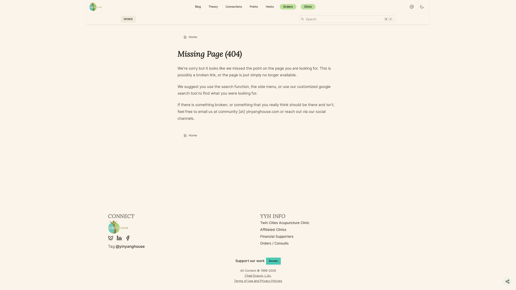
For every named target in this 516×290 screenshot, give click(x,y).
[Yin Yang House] (95, 6)
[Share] (507, 281)
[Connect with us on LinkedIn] (119, 238)
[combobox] (347, 19)
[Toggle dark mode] (422, 6)
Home (128, 19)
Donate (273, 260)
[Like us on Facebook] (127, 238)
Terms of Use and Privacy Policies (258, 281)
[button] (411, 6)
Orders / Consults (274, 243)
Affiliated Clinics (273, 230)
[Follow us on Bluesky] (110, 238)
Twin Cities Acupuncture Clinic (284, 223)
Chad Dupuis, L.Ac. (258, 276)
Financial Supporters (276, 236)
